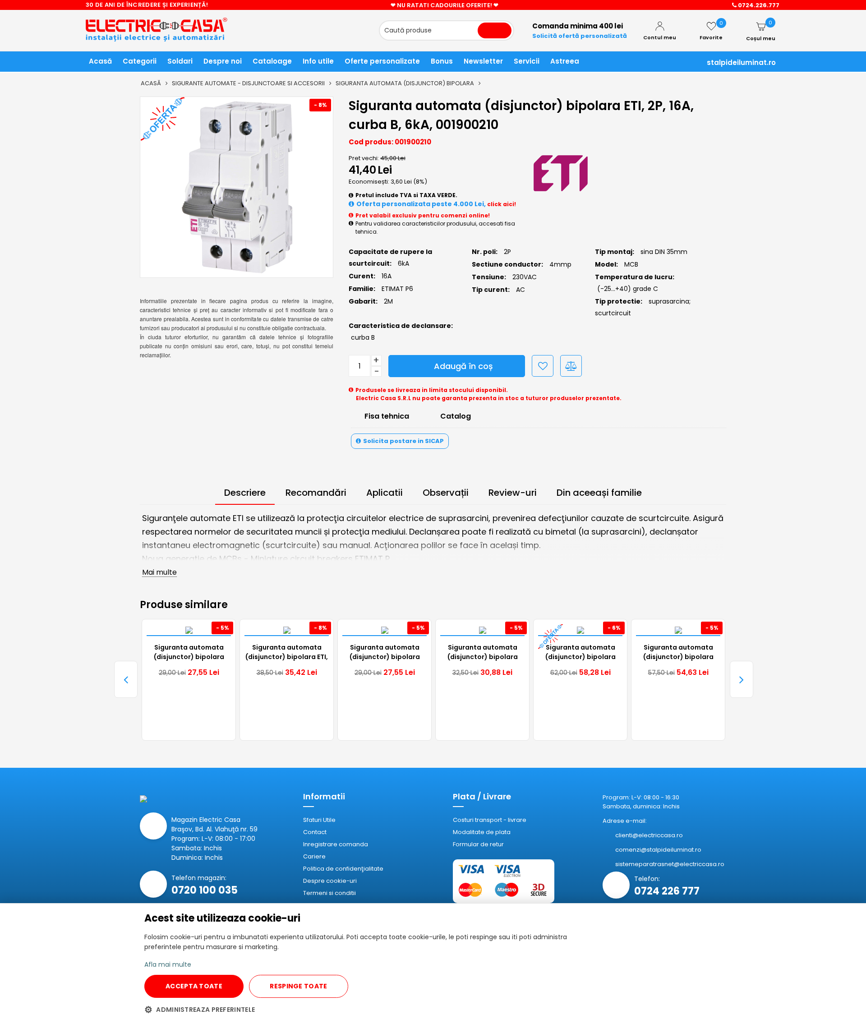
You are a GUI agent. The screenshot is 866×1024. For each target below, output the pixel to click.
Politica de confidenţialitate (343, 868)
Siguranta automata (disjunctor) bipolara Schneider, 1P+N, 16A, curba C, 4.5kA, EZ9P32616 (189, 652)
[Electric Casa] (168, 26)
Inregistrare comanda (335, 844)
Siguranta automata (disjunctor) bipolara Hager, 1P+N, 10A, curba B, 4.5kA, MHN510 (580, 652)
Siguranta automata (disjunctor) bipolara (405, 83)
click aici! (501, 204)
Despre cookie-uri (330, 880)
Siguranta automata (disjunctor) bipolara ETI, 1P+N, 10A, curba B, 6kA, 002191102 (286, 652)
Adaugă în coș (463, 366)
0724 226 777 (667, 891)
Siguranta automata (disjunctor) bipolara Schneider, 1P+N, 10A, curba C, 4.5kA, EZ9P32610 (385, 652)
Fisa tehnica (386, 416)
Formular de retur (478, 844)
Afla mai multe (167, 964)
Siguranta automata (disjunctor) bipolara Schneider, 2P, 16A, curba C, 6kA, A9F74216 (678, 652)
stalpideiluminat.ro (741, 62)
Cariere (314, 856)
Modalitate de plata (482, 832)
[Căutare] (494, 30)
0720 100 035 (204, 890)
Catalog (455, 416)
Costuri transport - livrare (489, 820)
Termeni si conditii (329, 893)
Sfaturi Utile (319, 820)
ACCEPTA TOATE (194, 986)
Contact (315, 832)
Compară (571, 366)
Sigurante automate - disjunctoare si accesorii (248, 83)
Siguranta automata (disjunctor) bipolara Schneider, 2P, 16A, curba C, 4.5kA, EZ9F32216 (482, 652)
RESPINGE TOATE (298, 986)
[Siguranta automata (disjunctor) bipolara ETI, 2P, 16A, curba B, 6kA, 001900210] (236, 187)
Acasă (151, 83)
